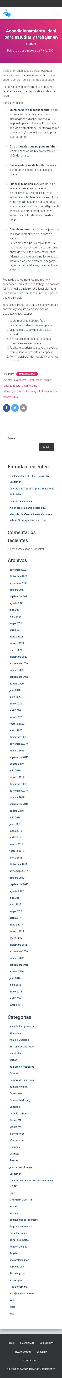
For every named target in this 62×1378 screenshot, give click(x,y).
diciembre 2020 (18, 656)
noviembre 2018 (18, 790)
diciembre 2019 (18, 737)
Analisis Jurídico (19, 1039)
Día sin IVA (15, 1120)
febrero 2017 (16, 931)
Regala (13, 1253)
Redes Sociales (18, 1246)
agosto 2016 (16, 971)
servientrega (16, 1266)
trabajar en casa (46, 284)
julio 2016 (14, 978)
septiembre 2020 (18, 676)
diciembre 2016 (18, 944)
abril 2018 (15, 837)
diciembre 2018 (18, 784)
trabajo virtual (10, 397)
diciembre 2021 (18, 576)
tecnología (15, 1280)
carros (13, 1060)
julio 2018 (14, 817)
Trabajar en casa (13, 70)
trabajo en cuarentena (21, 1293)
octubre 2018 (16, 797)
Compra (14, 1073)
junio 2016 (15, 984)
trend (12, 1300)
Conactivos (15, 1093)
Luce (12, 1193)
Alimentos (15, 1033)
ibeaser (13, 1160)
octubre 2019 (16, 750)
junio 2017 (15, 904)
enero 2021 (15, 650)
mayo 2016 (15, 991)
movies (13, 1206)
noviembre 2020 (18, 663)
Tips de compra (18, 1286)
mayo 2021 (15, 623)
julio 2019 (14, 770)
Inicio (12, 1343)
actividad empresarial (21, 1026)
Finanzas (14, 1147)
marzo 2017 (16, 924)
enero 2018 (15, 857)
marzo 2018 (16, 844)
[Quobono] (8, 13)
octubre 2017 (16, 877)
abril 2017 (15, 917)
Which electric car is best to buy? (27, 507)
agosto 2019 (16, 764)
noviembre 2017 (18, 871)
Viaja (12, 1306)
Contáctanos (31, 1360)
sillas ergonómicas (13, 391)
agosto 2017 (16, 891)
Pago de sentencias (20, 501)
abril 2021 (15, 630)
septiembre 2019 (18, 757)
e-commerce (16, 1133)
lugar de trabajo (11, 385)
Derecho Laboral (27, 374)
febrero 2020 (16, 723)
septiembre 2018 (18, 804)
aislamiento (19, 380)
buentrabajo (16, 1053)
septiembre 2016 (18, 964)
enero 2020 (15, 730)
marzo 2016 (16, 1005)
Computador (35, 380)
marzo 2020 (16, 717)
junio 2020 (15, 697)
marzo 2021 (16, 636)
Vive (11, 1313)
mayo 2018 (15, 831)
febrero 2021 (16, 643)
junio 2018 (15, 824)
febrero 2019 (16, 777)
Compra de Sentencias (22, 1080)
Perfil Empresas (18, 1233)
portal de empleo (19, 1239)
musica (13, 1213)
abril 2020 (15, 710)
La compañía (27, 1343)
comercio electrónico (21, 1066)
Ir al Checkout (23, 1352)
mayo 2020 (15, 703)
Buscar (12, 438)
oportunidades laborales (23, 1219)
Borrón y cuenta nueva (22, 1046)
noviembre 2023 (18, 569)
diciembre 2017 (18, 864)
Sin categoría (17, 1273)
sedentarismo (29, 385)
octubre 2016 (16, 958)
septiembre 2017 (18, 884)
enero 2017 (15, 938)
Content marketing (19, 1100)
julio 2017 (14, 898)
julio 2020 (14, 690)
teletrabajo (32, 391)
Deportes (14, 1106)
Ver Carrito (46, 1343)
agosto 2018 (16, 810)
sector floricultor (19, 1260)
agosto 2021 (16, 603)
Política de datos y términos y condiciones (31, 1369)
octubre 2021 (16, 589)
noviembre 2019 (18, 743)
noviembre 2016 (18, 951)
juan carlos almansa (21, 1167)
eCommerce (16, 1140)
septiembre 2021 (18, 596)
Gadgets (14, 1153)
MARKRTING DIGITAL (20, 1199)
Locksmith (15, 1173)
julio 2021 (14, 609)
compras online (18, 1086)
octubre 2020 (16, 670)
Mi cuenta (42, 1352)
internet (47, 380)
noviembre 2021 (18, 583)
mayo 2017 (15, 911)
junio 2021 (15, 616)
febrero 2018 (16, 850)
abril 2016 (15, 998)
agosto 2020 (16, 683)
